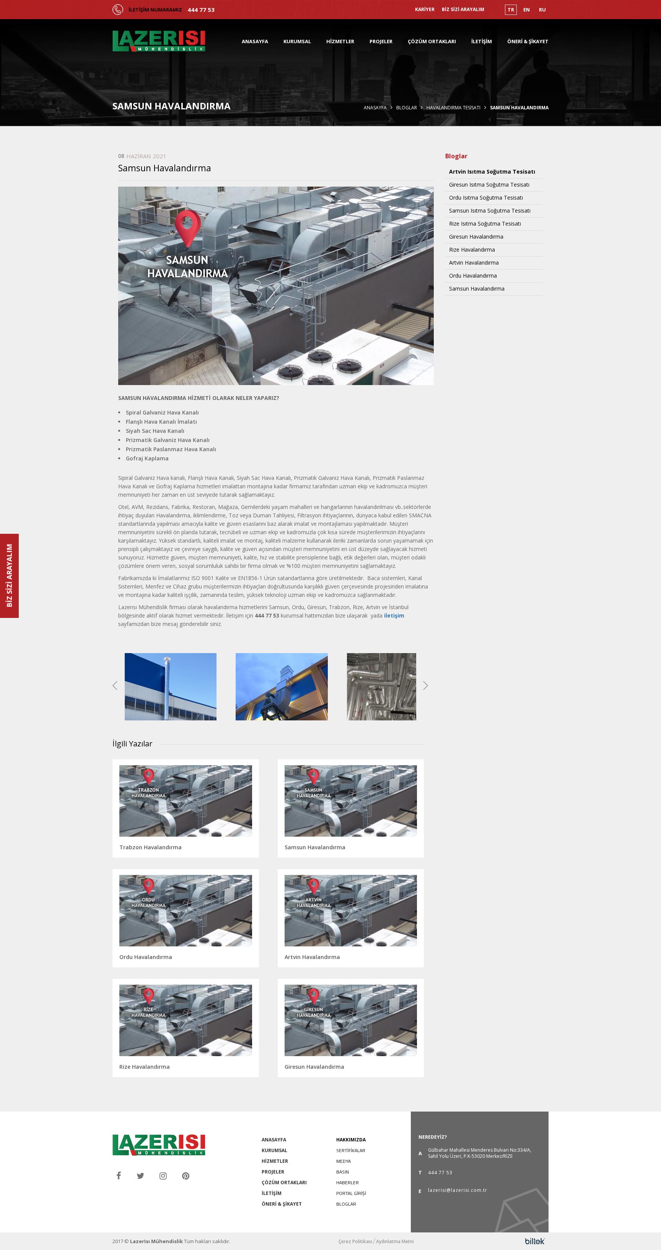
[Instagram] (163, 1175)
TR (511, 9)
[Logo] (158, 41)
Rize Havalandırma (472, 249)
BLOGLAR (346, 1204)
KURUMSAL (297, 41)
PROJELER (381, 41)
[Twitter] (140, 1175)
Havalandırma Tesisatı (453, 108)
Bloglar (406, 108)
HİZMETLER (340, 41)
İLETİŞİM (481, 41)
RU (542, 9)
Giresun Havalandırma (476, 236)
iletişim (394, 615)
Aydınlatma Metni (395, 1241)
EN (526, 9)
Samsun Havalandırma (477, 288)
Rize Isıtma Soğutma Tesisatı (485, 223)
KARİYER (425, 9)
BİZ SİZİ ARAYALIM (463, 9)
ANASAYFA (255, 41)
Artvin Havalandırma (474, 262)
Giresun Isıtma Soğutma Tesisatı (489, 184)
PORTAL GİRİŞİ (351, 1193)
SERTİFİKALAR (350, 1150)
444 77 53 (201, 10)
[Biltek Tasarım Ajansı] (535, 1241)
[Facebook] (118, 1175)
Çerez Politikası (355, 1241)
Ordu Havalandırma (473, 275)
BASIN (342, 1171)
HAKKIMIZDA (351, 1139)
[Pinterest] (185, 1175)
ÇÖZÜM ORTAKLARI (432, 41)
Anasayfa (375, 108)
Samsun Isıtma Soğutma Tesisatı (490, 210)
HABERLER (347, 1182)
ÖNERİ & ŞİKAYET (528, 41)
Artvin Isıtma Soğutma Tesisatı (492, 171)
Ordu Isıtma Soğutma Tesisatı (486, 197)
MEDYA (343, 1161)
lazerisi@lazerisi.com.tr (457, 1190)
